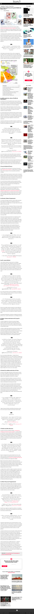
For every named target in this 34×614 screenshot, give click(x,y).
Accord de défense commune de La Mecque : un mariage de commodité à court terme (5, 604)
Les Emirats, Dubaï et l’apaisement (8, 89)
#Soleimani (15, 501)
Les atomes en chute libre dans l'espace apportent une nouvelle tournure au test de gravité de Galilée (30, 165)
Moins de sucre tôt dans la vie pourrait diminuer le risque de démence (30, 89)
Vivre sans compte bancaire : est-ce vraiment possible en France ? (28, 36)
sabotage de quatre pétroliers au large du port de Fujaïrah (9, 190)
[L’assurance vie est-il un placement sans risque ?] (29, 52)
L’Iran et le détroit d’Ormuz (7, 88)
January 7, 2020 (11, 257)
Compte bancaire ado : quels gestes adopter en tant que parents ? (28, 46)
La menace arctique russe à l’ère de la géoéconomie (17, 581)
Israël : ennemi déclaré (6, 90)
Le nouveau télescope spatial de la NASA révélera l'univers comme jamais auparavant (30, 117)
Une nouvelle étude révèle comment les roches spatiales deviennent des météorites (17, 598)
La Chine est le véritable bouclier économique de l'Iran (16, 592)
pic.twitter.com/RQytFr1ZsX (11, 285)
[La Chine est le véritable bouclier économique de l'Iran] (17, 588)
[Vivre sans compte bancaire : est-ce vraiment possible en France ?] (29, 31)
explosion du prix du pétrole (6, 169)
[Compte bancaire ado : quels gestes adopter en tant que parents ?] (29, 42)
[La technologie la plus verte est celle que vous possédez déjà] (29, 11)
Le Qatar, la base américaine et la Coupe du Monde (10, 91)
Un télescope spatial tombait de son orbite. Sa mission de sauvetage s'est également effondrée (30, 102)
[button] (18, 86)
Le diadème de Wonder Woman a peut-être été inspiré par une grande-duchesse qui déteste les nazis (30, 136)
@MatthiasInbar (14, 284)
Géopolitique (11, 572)
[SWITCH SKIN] (33, 4)
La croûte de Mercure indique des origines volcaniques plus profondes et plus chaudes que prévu (4, 577)
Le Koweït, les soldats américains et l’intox (9, 92)
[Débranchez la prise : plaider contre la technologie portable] (25, 152)
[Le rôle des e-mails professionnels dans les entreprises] (29, 21)
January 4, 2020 (17, 352)
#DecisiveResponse (13, 422)
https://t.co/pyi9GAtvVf (11, 502)
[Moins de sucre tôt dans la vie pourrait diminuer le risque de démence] (25, 88)
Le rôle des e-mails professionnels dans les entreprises (28, 25)
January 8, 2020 (16, 151)
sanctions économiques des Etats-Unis (15, 457)
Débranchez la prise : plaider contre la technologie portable (30, 152)
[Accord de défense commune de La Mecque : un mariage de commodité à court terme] (5, 599)
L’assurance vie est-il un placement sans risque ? (28, 56)
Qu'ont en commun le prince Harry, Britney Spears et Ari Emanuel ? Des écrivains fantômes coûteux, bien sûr (31, 158)
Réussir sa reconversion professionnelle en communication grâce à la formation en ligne (28, 66)
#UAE (3, 251)
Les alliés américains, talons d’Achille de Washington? (11, 87)
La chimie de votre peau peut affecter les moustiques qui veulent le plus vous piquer (30, 142)
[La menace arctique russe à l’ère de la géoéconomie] (17, 577)
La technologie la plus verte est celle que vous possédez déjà (28, 15)
